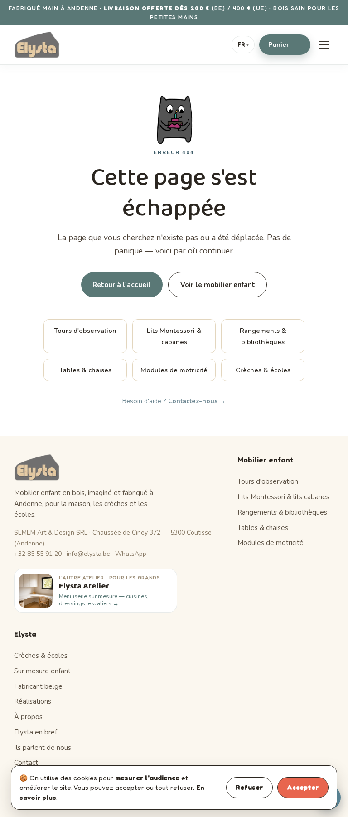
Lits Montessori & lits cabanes (283, 496)
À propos (28, 716)
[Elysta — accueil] (37, 44)
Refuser (249, 787)
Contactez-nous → (197, 400)
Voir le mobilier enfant (217, 284)
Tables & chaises (85, 369)
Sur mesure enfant (42, 671)
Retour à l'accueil (121, 284)
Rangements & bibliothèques (263, 336)
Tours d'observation (85, 330)
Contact (26, 762)
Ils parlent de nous (42, 747)
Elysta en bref (35, 732)
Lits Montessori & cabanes (174, 336)
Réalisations (32, 701)
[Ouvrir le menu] (324, 44)
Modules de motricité (174, 369)
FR (243, 44)
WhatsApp (130, 554)
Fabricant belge (38, 686)
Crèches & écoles (263, 369)
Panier (283, 44)
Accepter (303, 787)
